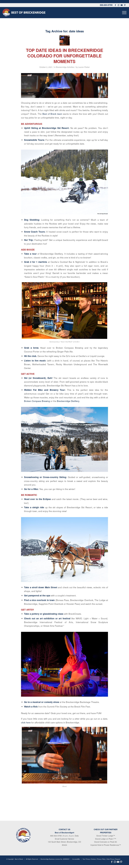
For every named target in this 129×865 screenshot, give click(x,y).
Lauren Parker (84, 67)
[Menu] (123, 12)
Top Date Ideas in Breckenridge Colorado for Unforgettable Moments (64, 55)
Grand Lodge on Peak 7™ (105, 839)
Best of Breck (19, 859)
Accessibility (76, 859)
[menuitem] (123, 12)
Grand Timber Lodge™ (105, 835)
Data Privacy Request (113, 859)
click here (26, 722)
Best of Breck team (52, 113)
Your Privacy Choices (89, 859)
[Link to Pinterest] (124, 5)
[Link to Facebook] (115, 5)
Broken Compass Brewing (37, 401)
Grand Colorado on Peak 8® (105, 842)
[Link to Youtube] (121, 5)
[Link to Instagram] (118, 5)
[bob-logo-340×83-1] (24, 12)
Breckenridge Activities (65, 67)
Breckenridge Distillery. (68, 401)
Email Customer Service (64, 839)
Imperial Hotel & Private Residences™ (105, 845)
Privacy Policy (101, 859)
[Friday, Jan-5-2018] (64, 40)
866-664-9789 (106, 5)
